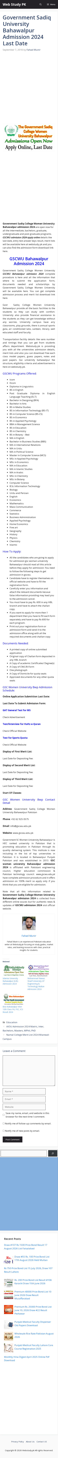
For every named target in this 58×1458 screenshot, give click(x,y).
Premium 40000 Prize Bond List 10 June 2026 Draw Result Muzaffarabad (32, 1295)
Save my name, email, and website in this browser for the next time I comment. (27, 1115)
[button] (40, 4)
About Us (30, 1441)
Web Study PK (14, 4)
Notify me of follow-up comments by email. (28, 1123)
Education (11, 1022)
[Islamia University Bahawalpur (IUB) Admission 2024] (14, 970)
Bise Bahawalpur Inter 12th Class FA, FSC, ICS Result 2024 (13, 1009)
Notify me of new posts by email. (22, 1130)
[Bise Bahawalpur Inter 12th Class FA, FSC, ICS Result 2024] (14, 999)
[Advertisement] (29, 89)
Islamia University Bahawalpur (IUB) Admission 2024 (10, 981)
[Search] (52, 1153)
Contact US (42, 1441)
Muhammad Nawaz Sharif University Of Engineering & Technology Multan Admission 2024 (36, 983)
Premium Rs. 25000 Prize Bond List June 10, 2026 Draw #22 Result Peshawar (33, 1310)
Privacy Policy (17, 1441)
